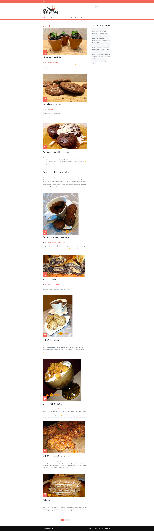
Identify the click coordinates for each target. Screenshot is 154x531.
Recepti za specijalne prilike (97, 51)
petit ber (63, 504)
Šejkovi (93, 63)
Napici (108, 45)
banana (50, 461)
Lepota (83, 17)
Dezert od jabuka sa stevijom (56, 172)
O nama (95, 528)
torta (75, 504)
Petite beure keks (69, 504)
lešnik (59, 461)
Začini (101, 61)
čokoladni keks (59, 242)
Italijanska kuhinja (103, 33)
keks (56, 62)
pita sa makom (56, 284)
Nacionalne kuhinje (55, 17)
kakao (64, 242)
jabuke (50, 177)
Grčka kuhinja (95, 31)
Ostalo (93, 47)
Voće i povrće (103, 58)
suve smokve (61, 177)
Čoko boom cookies (52, 104)
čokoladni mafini (52, 157)
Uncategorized (95, 58)
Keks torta (48, 500)
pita (52, 284)
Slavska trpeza (100, 54)
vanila (65, 408)
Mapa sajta (107, 528)
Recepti (46, 17)
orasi (53, 177)
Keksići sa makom (51, 340)
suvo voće (71, 461)
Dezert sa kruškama (52, 403)
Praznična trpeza (95, 49)
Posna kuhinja (106, 47)
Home (90, 528)
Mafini (57, 157)
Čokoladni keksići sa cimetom (57, 237)
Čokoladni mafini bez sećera (56, 152)
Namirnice (65, 17)
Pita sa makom (49, 279)
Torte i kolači (107, 56)
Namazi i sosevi (95, 45)
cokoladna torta (52, 504)
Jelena (45, 62)
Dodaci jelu (100, 29)
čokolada (51, 109)
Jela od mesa (94, 35)
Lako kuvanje (106, 35)
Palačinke (99, 47)
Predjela (103, 49)
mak (50, 284)
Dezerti (93, 29)
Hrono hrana (94, 33)
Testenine (101, 56)
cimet (50, 242)
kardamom (51, 408)
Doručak (106, 29)
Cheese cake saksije (52, 57)
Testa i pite (94, 56)
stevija (61, 157)
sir (57, 62)
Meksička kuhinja (106, 40)
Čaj (105, 61)
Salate (93, 54)
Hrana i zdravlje (74, 17)
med (62, 408)
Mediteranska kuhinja (96, 40)
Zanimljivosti (91, 17)
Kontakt (101, 528)
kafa (57, 504)
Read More (46, 68)
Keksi (100, 35)
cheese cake (51, 62)
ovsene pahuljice (64, 461)
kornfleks (56, 408)
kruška (59, 408)
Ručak (106, 51)
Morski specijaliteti (96, 42)
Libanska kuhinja (100, 38)
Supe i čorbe (107, 54)
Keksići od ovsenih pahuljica (56, 456)
